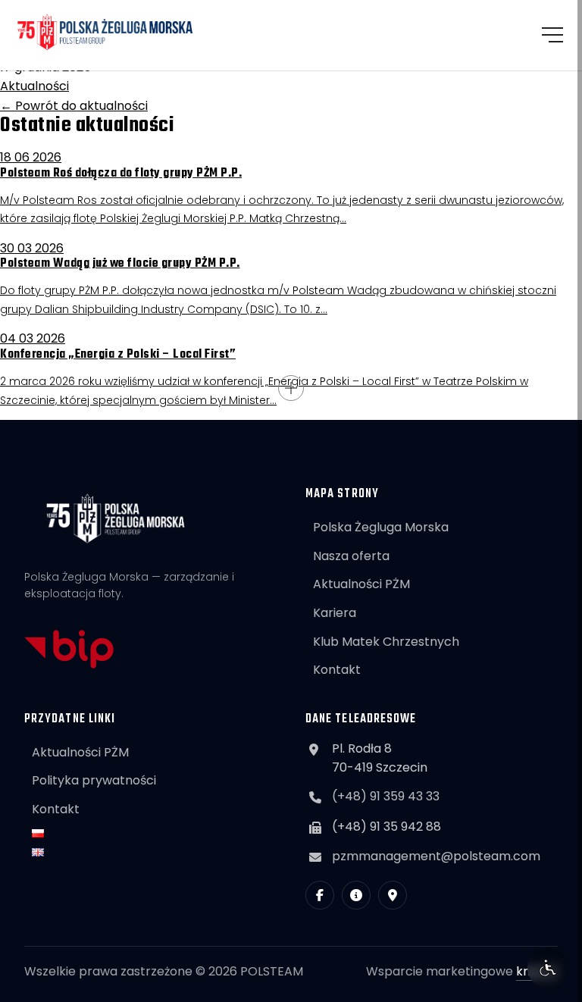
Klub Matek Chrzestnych (386, 641)
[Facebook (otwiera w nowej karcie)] (319, 895)
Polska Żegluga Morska (381, 527)
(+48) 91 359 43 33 (386, 796)
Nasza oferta (351, 556)
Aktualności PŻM (361, 584)
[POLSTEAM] (105, 32)
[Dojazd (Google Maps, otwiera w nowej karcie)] (392, 895)
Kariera (334, 613)
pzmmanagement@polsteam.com (436, 856)
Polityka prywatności (94, 780)
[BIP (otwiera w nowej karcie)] (356, 895)
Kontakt (337, 669)
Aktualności (34, 86)
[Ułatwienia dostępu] (547, 967)
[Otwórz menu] (552, 35)
